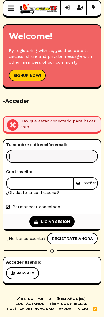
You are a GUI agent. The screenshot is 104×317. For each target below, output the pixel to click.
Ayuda (65, 309)
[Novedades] (93, 8)
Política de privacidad (30, 309)
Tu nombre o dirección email (36, 144)
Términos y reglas (68, 304)
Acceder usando (23, 262)
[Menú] (10, 8)
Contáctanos (29, 304)
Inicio (82, 309)
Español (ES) (73, 299)
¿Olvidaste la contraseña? (32, 192)
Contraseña (18, 171)
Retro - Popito (35, 299)
